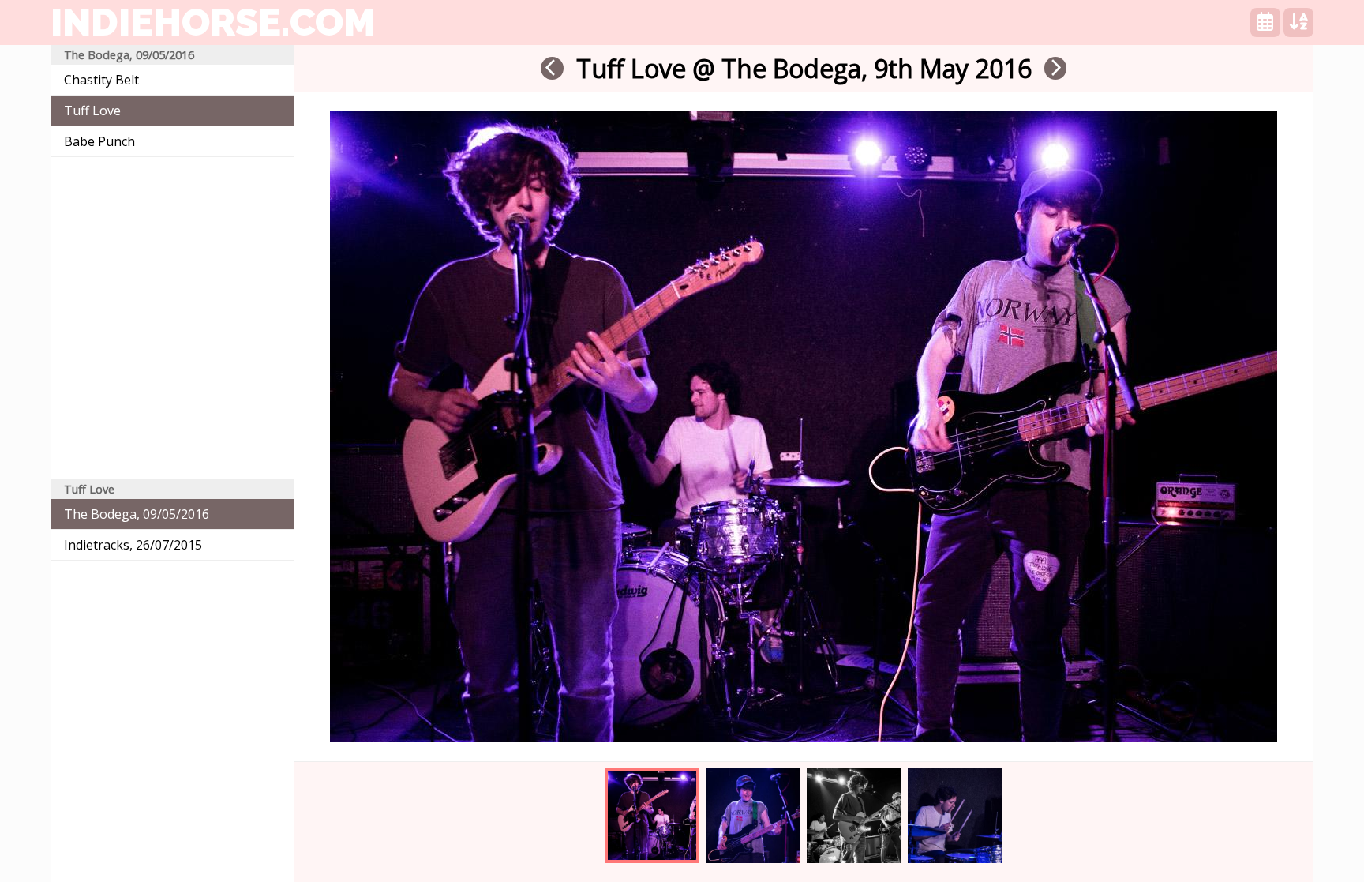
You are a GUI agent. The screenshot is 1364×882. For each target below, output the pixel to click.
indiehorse (213, 22)
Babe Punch (99, 141)
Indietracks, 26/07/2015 (133, 545)
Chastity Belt (101, 79)
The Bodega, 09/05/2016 (136, 514)
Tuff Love (92, 110)
